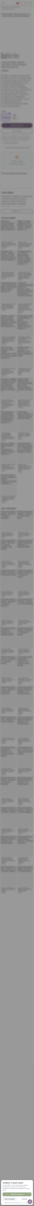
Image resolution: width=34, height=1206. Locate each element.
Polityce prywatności (24, 1202)
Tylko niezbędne (9, 1199)
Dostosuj (24, 1199)
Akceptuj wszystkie (17, 1194)
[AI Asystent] (30, 1201)
